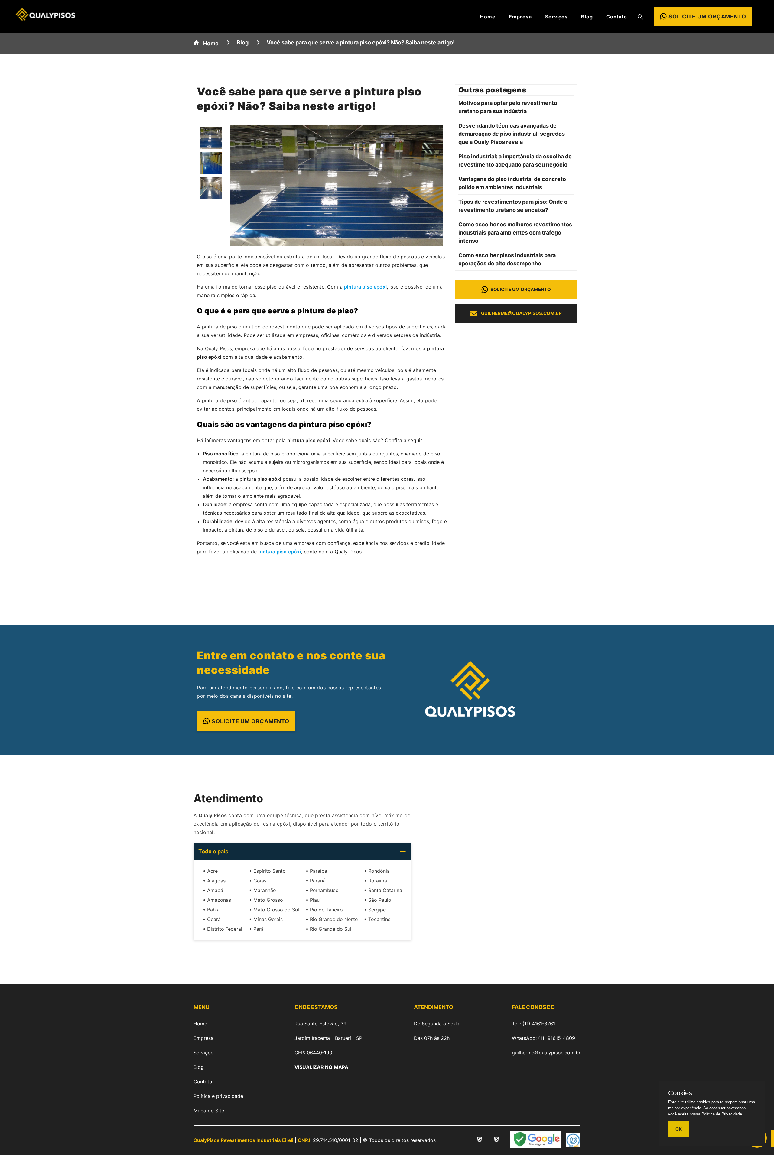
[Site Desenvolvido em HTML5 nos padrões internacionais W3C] (479, 1140)
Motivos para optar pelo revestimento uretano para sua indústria (507, 107)
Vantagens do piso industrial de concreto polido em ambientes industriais (512, 183)
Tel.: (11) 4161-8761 (533, 1024)
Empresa (520, 17)
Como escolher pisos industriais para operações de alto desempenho (507, 259)
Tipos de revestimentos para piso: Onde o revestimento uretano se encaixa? (512, 206)
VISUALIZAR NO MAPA (321, 1067)
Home (488, 17)
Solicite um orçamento (520, 289)
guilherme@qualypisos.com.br (521, 313)
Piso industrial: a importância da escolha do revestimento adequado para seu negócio (515, 160)
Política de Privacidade (721, 1114)
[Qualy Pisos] (45, 19)
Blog (587, 17)
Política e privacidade (218, 1096)
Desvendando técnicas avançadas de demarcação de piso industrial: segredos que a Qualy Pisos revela (511, 133)
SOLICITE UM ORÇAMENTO (250, 721)
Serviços (556, 17)
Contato (616, 17)
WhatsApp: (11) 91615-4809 (543, 1038)
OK (678, 1129)
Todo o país (213, 851)
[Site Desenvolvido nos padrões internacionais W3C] (496, 1140)
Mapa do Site (209, 1111)
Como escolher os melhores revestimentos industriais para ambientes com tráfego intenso (515, 232)
